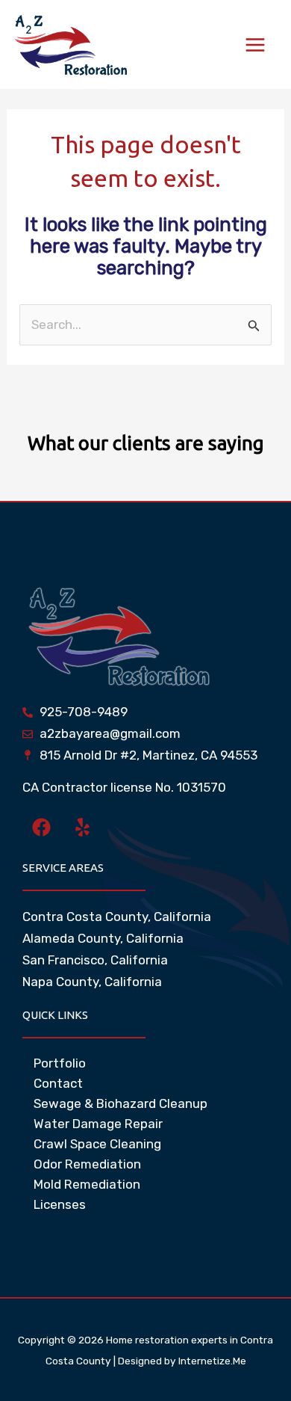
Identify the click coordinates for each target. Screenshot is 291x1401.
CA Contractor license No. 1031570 (124, 787)
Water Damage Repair (98, 1123)
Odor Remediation (87, 1164)
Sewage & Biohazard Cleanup (120, 1103)
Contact (58, 1083)
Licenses (60, 1204)
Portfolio (60, 1063)
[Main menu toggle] (256, 45)
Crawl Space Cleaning (97, 1143)
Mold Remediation (87, 1184)
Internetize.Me (212, 1361)
